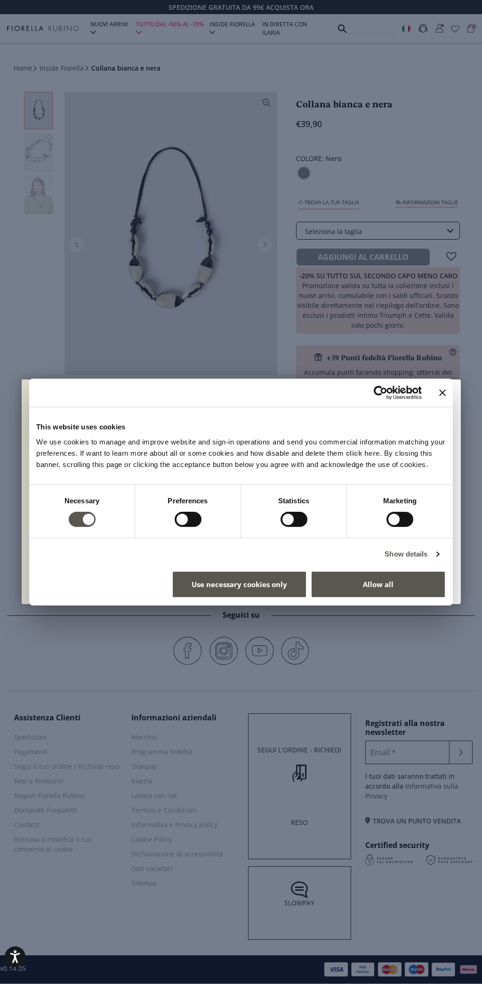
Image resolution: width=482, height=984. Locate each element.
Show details (406, 554)
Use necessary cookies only (239, 584)
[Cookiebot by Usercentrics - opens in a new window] (380, 393)
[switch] (188, 519)
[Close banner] (442, 392)
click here (363, 453)
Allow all (378, 584)
